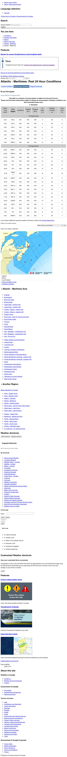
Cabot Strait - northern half (12, 305)
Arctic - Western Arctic (11, 396)
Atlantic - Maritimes (10, 44)
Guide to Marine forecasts (12, 498)
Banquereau (8, 297)
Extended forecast (9, 474)
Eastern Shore (8, 314)
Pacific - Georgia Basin (11, 419)
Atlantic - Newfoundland (11, 403)
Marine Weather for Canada (9, 390)
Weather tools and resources (13, 681)
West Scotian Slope (10, 379)
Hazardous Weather (10, 484)
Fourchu (6, 322)
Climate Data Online (48, 220)
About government (10, 694)
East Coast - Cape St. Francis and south (16, 317)
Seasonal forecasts (10, 472)
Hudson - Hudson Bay (11, 414)
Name (2, 514)
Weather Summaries (10, 482)
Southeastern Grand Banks (12, 364)
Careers (6, 683)
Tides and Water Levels (9, 282)
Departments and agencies (12, 692)
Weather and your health (11, 506)
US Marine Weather (8, 284)
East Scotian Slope (10, 319)
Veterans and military (10, 734)
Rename (3, 519)
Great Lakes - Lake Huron (12, 408)
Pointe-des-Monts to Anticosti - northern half (17, 357)
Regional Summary (36, 86)
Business (7, 708)
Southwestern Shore (10, 369)
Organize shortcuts (16, 436)
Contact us (7, 679)
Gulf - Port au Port (9, 336)
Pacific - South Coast (10, 424)
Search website (5, 25)
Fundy (6, 324)
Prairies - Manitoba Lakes (12, 426)
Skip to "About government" (12, 4)
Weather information (10, 38)
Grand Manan (8, 329)
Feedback (9, 661)
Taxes (6, 714)
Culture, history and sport (12, 720)
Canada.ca (7, 36)
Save (2, 517)
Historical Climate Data (11, 492)
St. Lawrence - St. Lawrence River (14, 429)
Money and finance (10, 728)
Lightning (7, 478)
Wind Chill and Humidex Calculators (15, 504)
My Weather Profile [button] (7, 76)
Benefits (6, 710)
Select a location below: (8, 223)
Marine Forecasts (9, 42)
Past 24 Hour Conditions (21, 86)
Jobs (5, 702)
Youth (6, 736)
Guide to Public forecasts (12, 496)
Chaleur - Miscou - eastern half (13, 309)
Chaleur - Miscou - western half (13, 312)
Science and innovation (11, 730)
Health (6, 712)
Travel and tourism (10, 706)
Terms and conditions (10, 750)
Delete (3, 521)
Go (26, 78)
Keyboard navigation (12, 546)
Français (7, 13)
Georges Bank (8, 327)
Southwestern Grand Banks (12, 367)
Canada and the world (11, 726)
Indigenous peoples (10, 732)
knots (13, 111)
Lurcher (6, 347)
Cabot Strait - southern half (12, 307)
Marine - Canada (9, 466)
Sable (6, 362)
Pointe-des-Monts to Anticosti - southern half (17, 359)
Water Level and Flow (11, 490)
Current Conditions (7, 86)
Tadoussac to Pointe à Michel (13, 376)
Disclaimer (34, 105)
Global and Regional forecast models (15, 486)
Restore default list (12, 549)
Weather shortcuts (18, 76)
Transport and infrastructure (12, 724)
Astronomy (7, 488)
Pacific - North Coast (10, 421)
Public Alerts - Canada (11, 476)
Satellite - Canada (9, 464)
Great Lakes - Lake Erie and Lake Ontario (17, 406)
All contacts (7, 690)
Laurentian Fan (9, 345)
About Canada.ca (9, 748)
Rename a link (10, 543)
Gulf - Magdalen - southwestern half (15, 334)
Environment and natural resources (15, 716)
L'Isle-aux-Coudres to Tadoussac (14, 350)
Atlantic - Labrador (10, 398)
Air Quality (7, 468)
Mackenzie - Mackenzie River (13, 416)
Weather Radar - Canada (12, 462)
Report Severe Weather (11, 458)
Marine (6, 40)
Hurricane (7, 480)
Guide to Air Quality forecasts (13, 500)
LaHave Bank (8, 342)
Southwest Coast (9, 372)
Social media (8, 744)
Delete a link (10, 538)
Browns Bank (8, 302)
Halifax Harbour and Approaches (14, 340)
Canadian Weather (10, 460)
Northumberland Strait (11, 352)
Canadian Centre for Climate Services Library (18, 502)
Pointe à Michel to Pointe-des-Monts (15, 354)
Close (2, 571)
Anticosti (7, 295)
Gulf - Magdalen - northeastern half (15, 331)
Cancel (7, 517)
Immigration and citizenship (12, 704)
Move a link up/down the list (14, 540)
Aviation (6, 494)
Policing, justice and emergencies (14, 722)
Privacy (6, 752)
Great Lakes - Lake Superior (13, 411)
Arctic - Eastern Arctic (10, 393)
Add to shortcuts (5, 436)
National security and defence (13, 718)
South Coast (8, 374)
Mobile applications (10, 746)
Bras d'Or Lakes (9, 300)
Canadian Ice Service (11, 470)
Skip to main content (10, 2)
